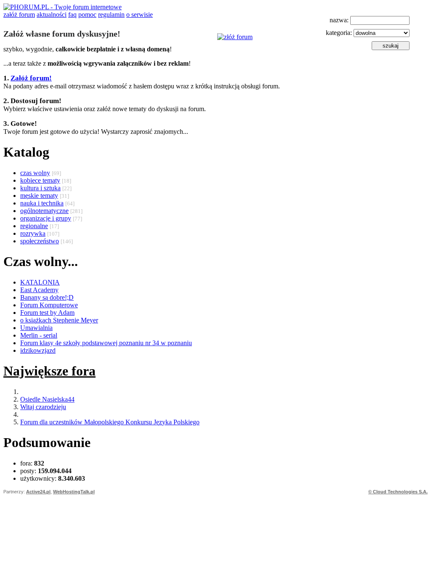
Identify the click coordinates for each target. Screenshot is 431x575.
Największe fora (49, 370)
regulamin (111, 14)
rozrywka (32, 233)
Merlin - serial (38, 335)
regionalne (34, 225)
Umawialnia (36, 327)
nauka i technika (42, 203)
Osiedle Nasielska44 (47, 399)
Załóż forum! (31, 78)
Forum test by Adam (47, 312)
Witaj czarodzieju (43, 406)
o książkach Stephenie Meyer (59, 320)
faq (72, 14)
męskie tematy (39, 195)
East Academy (39, 289)
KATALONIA (40, 282)
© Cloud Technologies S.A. (398, 491)
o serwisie (139, 14)
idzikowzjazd (38, 350)
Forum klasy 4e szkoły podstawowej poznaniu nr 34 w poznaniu (106, 342)
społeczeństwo (39, 241)
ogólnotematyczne (44, 210)
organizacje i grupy (45, 218)
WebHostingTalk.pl (74, 491)
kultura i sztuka (40, 188)
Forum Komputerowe (49, 305)
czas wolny (35, 172)
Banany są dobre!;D (47, 297)
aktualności (52, 14)
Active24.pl (38, 491)
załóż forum (19, 14)
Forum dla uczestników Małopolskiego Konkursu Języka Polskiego (110, 422)
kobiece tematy (40, 180)
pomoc (87, 14)
